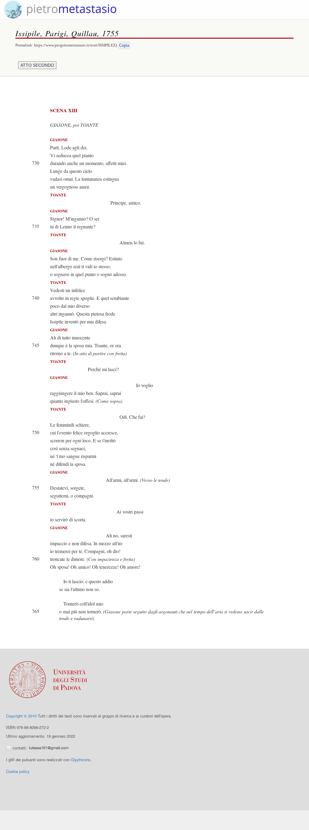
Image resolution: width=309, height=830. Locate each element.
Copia (124, 45)
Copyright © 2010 (21, 716)
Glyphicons (81, 759)
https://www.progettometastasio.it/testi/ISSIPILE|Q (75, 45)
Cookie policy (18, 771)
